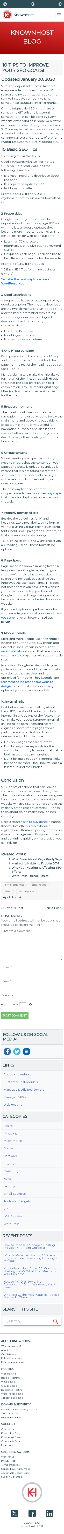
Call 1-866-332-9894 (15, 1452)
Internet (10, 1163)
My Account (7, 1445)
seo (9, 891)
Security (9, 1186)
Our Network (8, 1354)
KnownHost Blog (10, 1433)
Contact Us (7, 1429)
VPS (6, 1208)
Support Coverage (11, 1476)
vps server (8, 617)
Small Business (14, 884)
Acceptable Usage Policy (15, 1473)
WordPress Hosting (12, 1393)
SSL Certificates (10, 1413)
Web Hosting (13, 1104)
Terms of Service (10, 1464)
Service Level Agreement (15, 1468)
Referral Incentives (11, 1358)
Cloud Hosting (9, 1385)
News (8, 1178)
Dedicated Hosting (12, 1389)
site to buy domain (37, 821)
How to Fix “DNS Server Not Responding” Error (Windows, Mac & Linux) (30, 1284)
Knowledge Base (11, 1437)
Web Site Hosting (16, 1216)
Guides (9, 1148)
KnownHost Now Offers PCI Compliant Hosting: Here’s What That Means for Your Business (32, 1271)
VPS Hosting (8, 1381)
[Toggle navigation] (59, 15)
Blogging (10, 1133)
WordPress (11, 1224)
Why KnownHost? (11, 1346)
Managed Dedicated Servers (24, 1089)
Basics (8, 1125)
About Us (6, 1350)
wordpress (27, 891)
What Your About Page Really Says (37, 859)
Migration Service (11, 1417)
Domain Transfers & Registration (19, 1409)
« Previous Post (12, 908)
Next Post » (55, 908)
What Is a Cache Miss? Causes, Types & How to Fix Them (31, 1296)
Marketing (11, 1171)
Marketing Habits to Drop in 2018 (35, 863)
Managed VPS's (15, 1097)
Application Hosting (12, 1397)
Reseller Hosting (10, 1377)
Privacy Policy (8, 1460)
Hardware (11, 1156)
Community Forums (12, 1441)
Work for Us (7, 1456)
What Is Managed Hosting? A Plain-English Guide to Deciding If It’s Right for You (31, 1258)
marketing (40, 884)
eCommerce (13, 1140)
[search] (56, 1321)
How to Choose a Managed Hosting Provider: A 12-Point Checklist (29, 1246)
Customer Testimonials (21, 1082)
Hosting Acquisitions (12, 1362)
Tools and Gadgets (17, 1201)
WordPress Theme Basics (30, 876)
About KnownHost (17, 1074)
